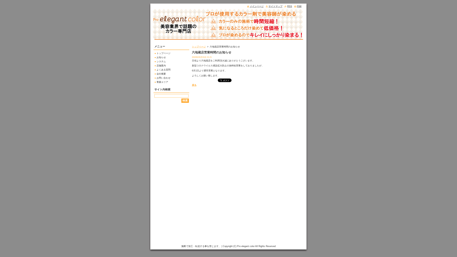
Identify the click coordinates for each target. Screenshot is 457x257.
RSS (289, 6)
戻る (194, 85)
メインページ (257, 6)
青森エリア (162, 82)
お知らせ (161, 57)
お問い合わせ (163, 78)
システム (161, 61)
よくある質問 (163, 69)
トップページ (199, 46)
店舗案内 (161, 65)
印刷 (299, 6)
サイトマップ (275, 6)
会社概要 (161, 73)
